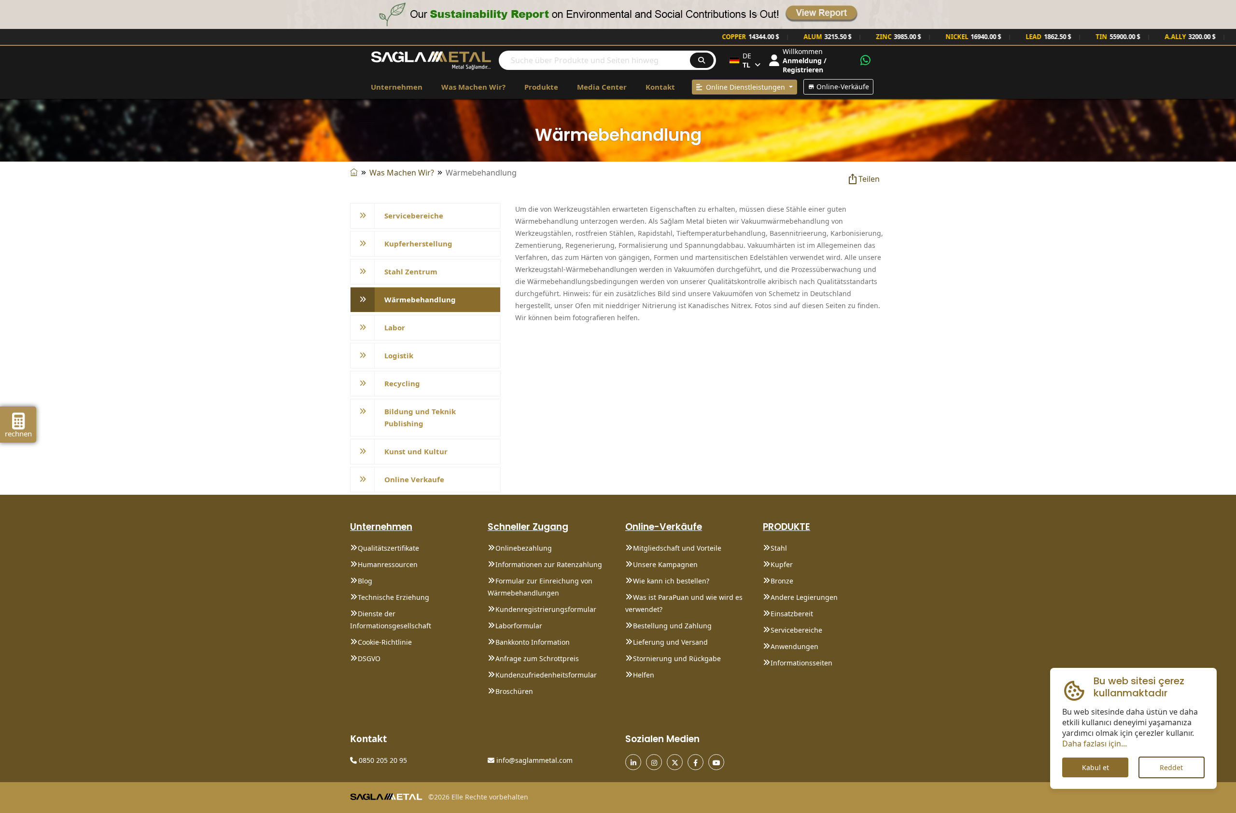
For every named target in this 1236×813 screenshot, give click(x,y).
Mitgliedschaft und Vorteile (677, 548)
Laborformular (518, 625)
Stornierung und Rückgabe (677, 658)
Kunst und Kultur (416, 451)
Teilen (869, 179)
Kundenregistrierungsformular (545, 609)
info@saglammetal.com (533, 760)
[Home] (354, 172)
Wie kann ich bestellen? (671, 580)
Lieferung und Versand (670, 642)
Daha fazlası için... (1094, 743)
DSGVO (369, 658)
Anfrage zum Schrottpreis (537, 658)
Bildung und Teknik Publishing (420, 417)
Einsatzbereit (792, 613)
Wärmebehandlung (420, 299)
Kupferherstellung (418, 243)
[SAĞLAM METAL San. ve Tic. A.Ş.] (431, 59)
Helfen (643, 674)
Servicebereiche (413, 215)
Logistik (398, 355)
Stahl (779, 548)
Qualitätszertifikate (388, 548)
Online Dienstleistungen (744, 87)
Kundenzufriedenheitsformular (546, 674)
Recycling (402, 383)
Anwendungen (794, 646)
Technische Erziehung (393, 597)
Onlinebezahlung (523, 548)
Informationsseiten (801, 662)
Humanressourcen (388, 564)
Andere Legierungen (804, 597)
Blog (365, 580)
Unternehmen (396, 87)
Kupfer (782, 564)
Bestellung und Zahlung (672, 625)
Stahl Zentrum (410, 271)
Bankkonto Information (532, 642)
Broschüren (514, 691)
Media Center (602, 87)
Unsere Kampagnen (665, 564)
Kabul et (1095, 767)
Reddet (1171, 767)
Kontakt (660, 87)
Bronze (782, 580)
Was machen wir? (473, 87)
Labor (394, 327)
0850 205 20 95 (382, 760)
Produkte (541, 87)
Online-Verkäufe (842, 86)
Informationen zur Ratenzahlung (548, 564)
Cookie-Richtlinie (385, 642)
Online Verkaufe (414, 479)
